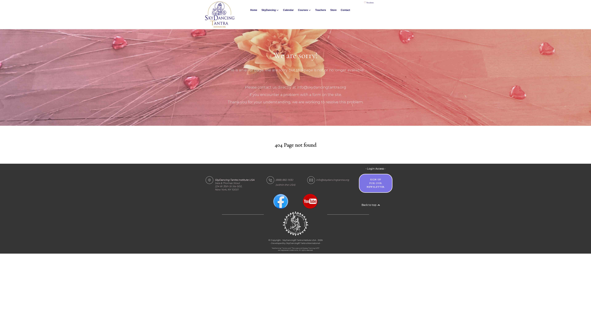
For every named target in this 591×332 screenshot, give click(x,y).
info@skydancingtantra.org (332, 179)
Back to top (369, 205)
